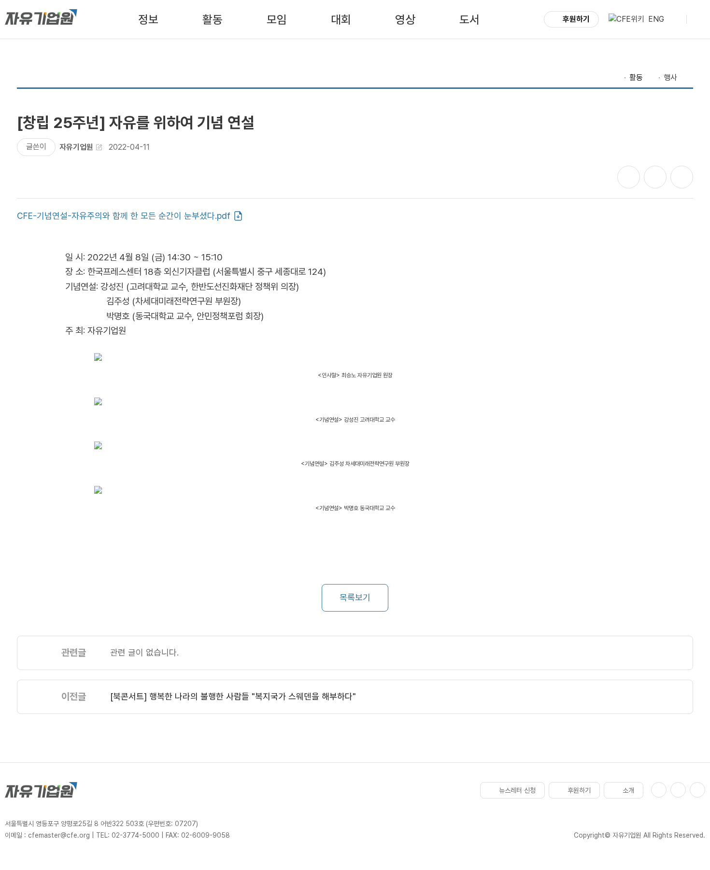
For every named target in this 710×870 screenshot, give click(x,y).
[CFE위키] (626, 19)
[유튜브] (678, 790)
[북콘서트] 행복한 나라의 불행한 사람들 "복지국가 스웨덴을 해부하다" (233, 696)
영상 (405, 20)
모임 (277, 20)
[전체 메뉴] (698, 19)
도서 (469, 20)
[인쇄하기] (681, 177)
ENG (656, 19)
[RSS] (697, 790)
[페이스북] (659, 790)
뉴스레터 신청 (517, 790)
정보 (148, 20)
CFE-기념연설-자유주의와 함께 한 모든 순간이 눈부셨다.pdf (123, 216)
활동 (212, 20)
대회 (341, 20)
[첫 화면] (41, 19)
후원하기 (576, 19)
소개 (628, 790)
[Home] (616, 78)
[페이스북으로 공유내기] (628, 177)
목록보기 (355, 597)
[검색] (675, 19)
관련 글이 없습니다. (144, 652)
